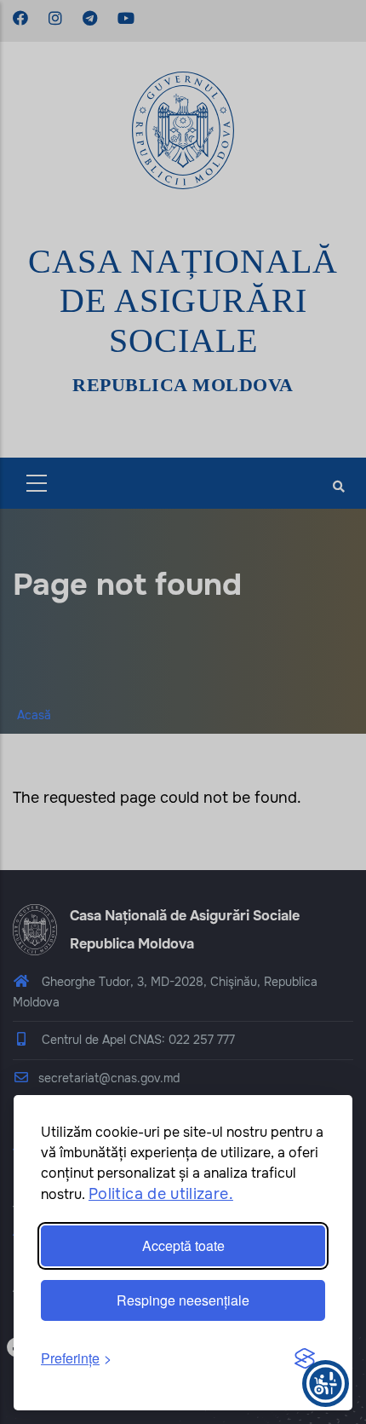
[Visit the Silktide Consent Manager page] (304, 1359)
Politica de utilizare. (161, 1194)
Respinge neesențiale (183, 1300)
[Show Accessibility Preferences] (325, 1383)
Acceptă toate (183, 1245)
